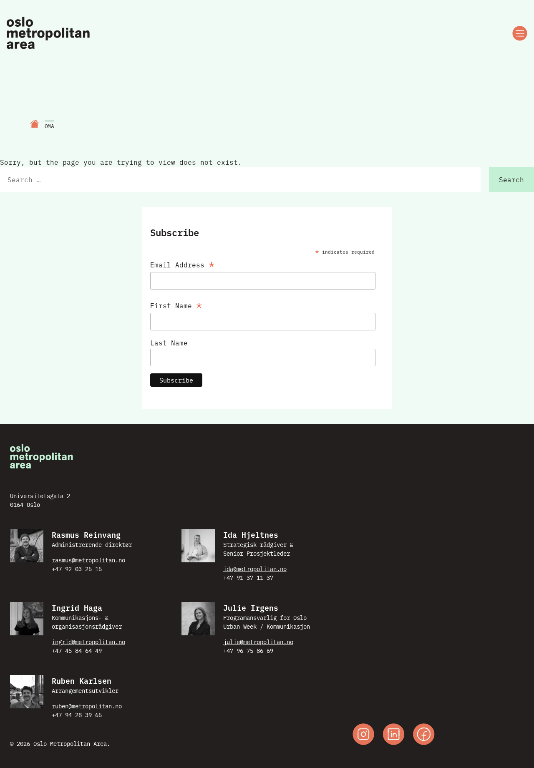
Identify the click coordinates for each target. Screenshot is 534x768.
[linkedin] (394, 735)
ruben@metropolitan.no (87, 706)
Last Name (169, 342)
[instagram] (363, 735)
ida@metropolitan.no (255, 568)
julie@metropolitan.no (258, 641)
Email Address (182, 263)
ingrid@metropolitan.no (88, 641)
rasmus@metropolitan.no (88, 560)
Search (511, 179)
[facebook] (424, 735)
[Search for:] (240, 179)
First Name (176, 304)
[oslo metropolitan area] (49, 33)
